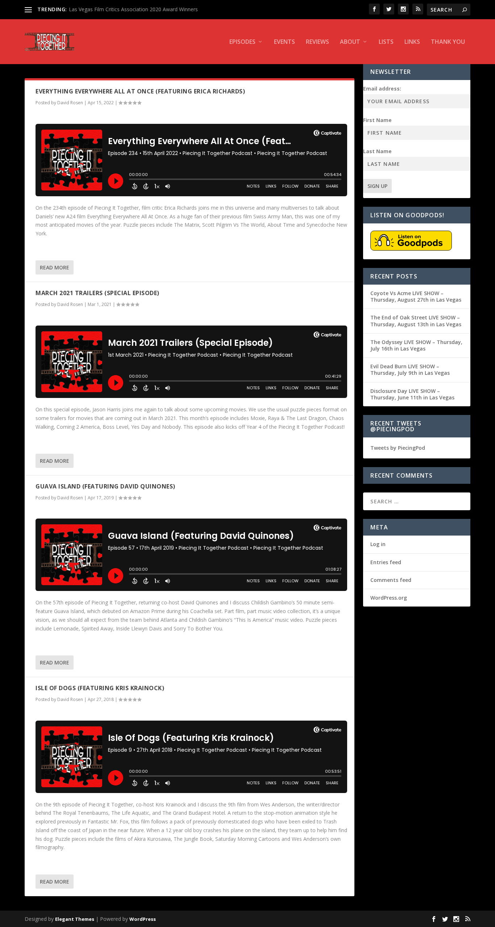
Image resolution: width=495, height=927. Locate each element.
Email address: (382, 88)
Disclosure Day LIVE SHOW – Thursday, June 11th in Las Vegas (412, 394)
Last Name (377, 151)
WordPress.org (388, 597)
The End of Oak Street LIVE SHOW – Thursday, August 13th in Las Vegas (415, 320)
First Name (377, 120)
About (350, 42)
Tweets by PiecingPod (397, 447)
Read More (54, 267)
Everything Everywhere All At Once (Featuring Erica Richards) (140, 91)
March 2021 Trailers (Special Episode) (97, 293)
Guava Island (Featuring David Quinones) (105, 486)
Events (284, 42)
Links (412, 42)
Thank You (448, 42)
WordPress (142, 919)
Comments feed (390, 579)
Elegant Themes (74, 919)
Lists (386, 42)
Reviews (317, 42)
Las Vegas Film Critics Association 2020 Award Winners (133, 9)
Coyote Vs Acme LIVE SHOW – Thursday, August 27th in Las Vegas (415, 296)
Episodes (242, 42)
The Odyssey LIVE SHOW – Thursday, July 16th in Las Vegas (416, 345)
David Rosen (70, 103)
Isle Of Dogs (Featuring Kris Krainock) (100, 688)
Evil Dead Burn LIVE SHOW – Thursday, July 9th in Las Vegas (410, 369)
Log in (378, 544)
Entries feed (385, 562)
